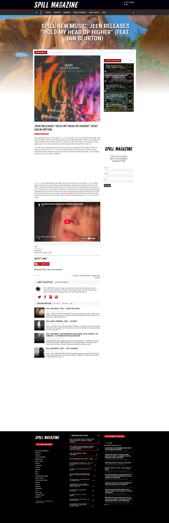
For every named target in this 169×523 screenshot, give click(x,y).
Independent (38, 251)
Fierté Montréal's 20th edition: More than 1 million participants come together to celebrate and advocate (119, 491)
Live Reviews (38, 465)
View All (130, 60)
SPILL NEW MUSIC (61, 282)
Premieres (37, 455)
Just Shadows (60, 189)
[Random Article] (58, 52)
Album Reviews (39, 459)
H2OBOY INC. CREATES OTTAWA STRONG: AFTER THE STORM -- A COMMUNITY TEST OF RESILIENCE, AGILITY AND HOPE (118, 456)
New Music (66, 12)
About (104, 12)
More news (106, 504)
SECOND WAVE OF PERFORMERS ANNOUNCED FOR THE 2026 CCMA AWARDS (118, 448)
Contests (37, 484)
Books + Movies (94, 12)
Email (105, 179)
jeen (98, 275)
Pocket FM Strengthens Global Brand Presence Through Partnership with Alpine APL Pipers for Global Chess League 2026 (118, 476)
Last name (106, 173)
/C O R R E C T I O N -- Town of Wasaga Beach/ (118, 468)
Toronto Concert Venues (41, 480)
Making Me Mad (72, 193)
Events (37, 474)
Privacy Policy (38, 492)
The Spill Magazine (48, 501)
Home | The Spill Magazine (42, 450)
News (36, 471)
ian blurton (94, 275)
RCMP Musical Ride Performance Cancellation (118, 462)
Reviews (48, 12)
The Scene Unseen (39, 495)
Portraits (37, 469)
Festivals (37, 467)
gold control (76, 275)
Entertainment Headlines (41, 476)
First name (106, 167)
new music (97, 277)
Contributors (38, 488)
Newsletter (38, 452)
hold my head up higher (85, 275)
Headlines (57, 12)
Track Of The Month (79, 12)
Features (37, 463)
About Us (37, 482)
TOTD (36, 490)
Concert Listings (39, 478)
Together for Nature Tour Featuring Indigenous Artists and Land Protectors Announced (118, 483)
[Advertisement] (67, 169)
